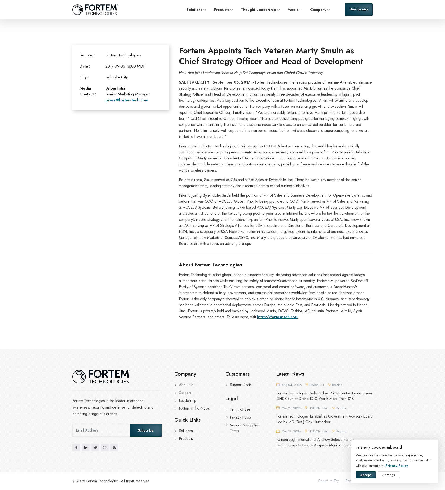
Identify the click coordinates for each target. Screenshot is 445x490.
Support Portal (241, 384)
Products (221, 9)
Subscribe (145, 430)
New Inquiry (359, 9)
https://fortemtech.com (277, 317)
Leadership (187, 400)
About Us (186, 384)
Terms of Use (240, 409)
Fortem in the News (194, 408)
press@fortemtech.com (126, 100)
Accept (365, 475)
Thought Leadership (258, 9)
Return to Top (329, 481)
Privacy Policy (240, 417)
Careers (185, 392)
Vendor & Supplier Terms (244, 427)
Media (293, 9)
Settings (388, 475)
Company (318, 9)
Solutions (194, 9)
